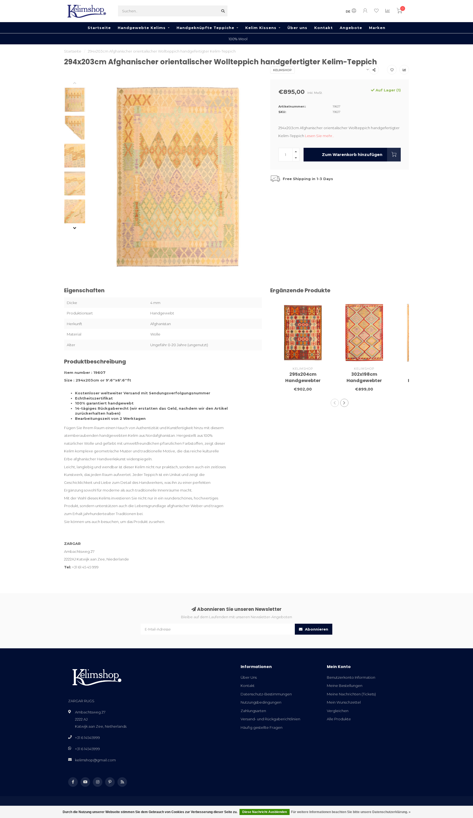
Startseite (99, 27)
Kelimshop (282, 70)
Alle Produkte (339, 719)
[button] (79, 83)
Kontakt (323, 27)
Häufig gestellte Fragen (261, 727)
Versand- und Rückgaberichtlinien (270, 719)
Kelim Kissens (260, 27)
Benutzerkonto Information (351, 677)
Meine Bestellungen (344, 685)
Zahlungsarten (253, 711)
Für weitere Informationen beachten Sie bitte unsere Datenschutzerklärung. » (351, 812)
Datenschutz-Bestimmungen (266, 694)
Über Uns (249, 677)
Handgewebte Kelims (142, 27)
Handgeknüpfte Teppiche (205, 27)
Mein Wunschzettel (344, 702)
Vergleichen (337, 711)
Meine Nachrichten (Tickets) (351, 694)
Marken (377, 27)
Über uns (297, 27)
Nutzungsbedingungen (261, 702)
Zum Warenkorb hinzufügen (352, 154)
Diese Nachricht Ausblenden (264, 812)
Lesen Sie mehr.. (319, 136)
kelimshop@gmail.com (95, 760)
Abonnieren (316, 629)
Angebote (351, 27)
